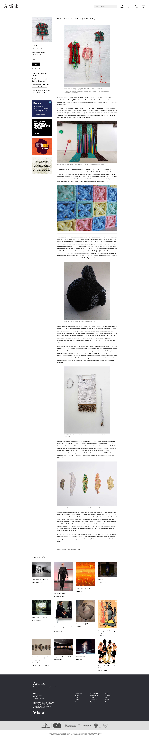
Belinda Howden (102, 582)
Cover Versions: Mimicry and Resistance (106, 667)
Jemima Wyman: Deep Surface (39, 74)
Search (106, 702)
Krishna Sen (101, 635)
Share (35, 64)
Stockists (92, 697)
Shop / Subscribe (94, 693)
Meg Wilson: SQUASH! (61, 593)
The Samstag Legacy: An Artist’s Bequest (63, 628)
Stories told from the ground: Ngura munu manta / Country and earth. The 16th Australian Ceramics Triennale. (41, 660)
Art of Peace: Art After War (39, 617)
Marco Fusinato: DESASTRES (40, 579)
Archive (77, 697)
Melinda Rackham (58, 631)
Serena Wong (79, 591)
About (106, 693)
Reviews (77, 695)
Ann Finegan (79, 659)
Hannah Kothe (46, 665)
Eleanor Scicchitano (59, 596)
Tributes (77, 699)
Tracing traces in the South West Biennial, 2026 (41, 91)
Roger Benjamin (58, 659)
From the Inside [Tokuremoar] (84, 624)
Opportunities (93, 702)
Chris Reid (78, 626)
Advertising (107, 695)
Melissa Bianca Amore (37, 582)
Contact (107, 699)
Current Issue (78, 693)
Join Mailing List (94, 695)
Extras (76, 702)
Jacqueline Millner (102, 670)
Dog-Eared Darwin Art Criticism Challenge (39, 80)
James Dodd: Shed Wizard (83, 588)
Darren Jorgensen (36, 620)
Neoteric (100, 579)
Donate (106, 697)
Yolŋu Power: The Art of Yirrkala (63, 657)
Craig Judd (35, 46)
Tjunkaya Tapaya (36, 665)
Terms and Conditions (62, 733)
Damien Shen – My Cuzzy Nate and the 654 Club (40, 86)
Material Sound (80, 657)
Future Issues (93, 699)
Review (34, 59)
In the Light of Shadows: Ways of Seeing (107, 632)
